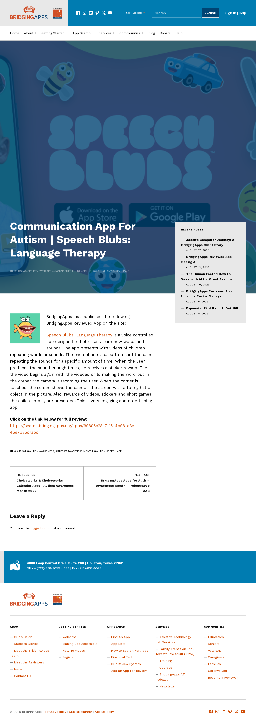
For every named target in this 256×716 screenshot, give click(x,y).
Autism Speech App (109, 451)
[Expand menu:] (36, 33)
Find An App (120, 637)
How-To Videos (73, 650)
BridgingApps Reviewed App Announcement (43, 271)
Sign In (230, 13)
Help (242, 13)
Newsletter (167, 686)
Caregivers (216, 657)
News (18, 669)
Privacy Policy (55, 712)
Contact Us (22, 676)
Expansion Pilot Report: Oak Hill (212, 308)
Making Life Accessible (79, 644)
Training (165, 661)
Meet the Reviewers (29, 662)
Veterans (214, 650)
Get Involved (217, 671)
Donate (165, 33)
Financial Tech (122, 657)
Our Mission (23, 637)
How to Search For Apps (129, 650)
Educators (216, 637)
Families (214, 664)
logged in (38, 528)
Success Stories (26, 644)
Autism (21, 451)
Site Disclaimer (80, 712)
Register (68, 657)
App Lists (118, 644)
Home (14, 33)
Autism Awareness (41, 451)
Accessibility (104, 712)
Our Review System (126, 664)
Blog (151, 33)
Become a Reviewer (223, 677)
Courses (165, 667)
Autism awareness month (75, 451)
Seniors (213, 644)
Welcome (69, 637)
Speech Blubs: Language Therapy (79, 335)
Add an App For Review (129, 671)
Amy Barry (113, 271)
